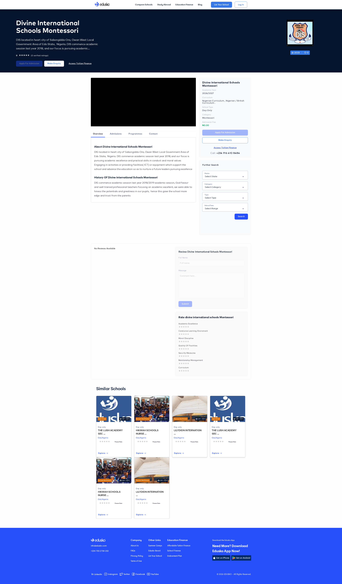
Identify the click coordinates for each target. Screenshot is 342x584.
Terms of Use (136, 561)
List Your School (155, 556)
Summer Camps (155, 545)
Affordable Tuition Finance (178, 545)
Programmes (135, 134)
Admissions (116, 134)
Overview (98, 134)
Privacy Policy (137, 556)
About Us (135, 545)
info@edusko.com (99, 545)
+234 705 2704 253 (100, 551)
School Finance (174, 550)
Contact (153, 134)
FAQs (133, 550)
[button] (306, 53)
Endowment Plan (174, 556)
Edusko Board (154, 550)
